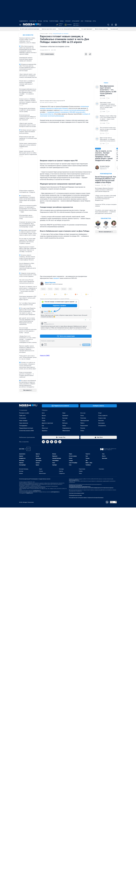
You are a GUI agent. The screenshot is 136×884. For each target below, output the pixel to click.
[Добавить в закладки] (86, 54)
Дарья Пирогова (50, 282)
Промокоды (88, 21)
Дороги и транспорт (47, 423)
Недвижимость (23, 21)
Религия (82, 428)
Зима (63, 413)
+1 (85, 332)
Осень (82, 415)
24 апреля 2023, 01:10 (45, 50)
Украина (43, 289)
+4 (85, 319)
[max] (55, 441)
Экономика (101, 423)
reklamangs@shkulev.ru (74, 480)
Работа (82, 423)
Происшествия (84, 420)
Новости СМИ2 (45, 355)
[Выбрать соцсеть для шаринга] (90, 54)
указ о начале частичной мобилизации (72, 110)
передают (56, 278)
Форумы (45, 21)
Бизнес (44, 415)
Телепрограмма (53, 21)
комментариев (48, 54)
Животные (45, 428)
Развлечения (84, 425)
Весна (43, 418)
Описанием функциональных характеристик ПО (79, 486)
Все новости (28, 35)
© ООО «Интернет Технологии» (26, 502)
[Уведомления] (112, 24)
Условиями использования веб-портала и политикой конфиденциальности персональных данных (91, 487)
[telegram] (43, 441)
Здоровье (44, 430)
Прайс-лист (22, 415)
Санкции (64, 289)
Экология (101, 420)
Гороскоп (68, 21)
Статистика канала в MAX (26, 430)
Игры (94, 21)
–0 (89, 319)
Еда (43, 425)
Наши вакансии (23, 423)
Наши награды (23, 420)
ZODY (82, 21)
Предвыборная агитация (26, 428)
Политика (83, 418)
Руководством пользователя (75, 485)
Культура (64, 418)
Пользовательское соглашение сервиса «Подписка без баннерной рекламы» (86, 497)
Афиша (62, 21)
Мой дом (64, 423)
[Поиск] (108, 24)
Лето (63, 420)
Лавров (56, 289)
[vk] (47, 441)
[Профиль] (116, 24)
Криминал (65, 415)
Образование (66, 430)
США (70, 289)
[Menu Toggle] (20, 24)
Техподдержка (23, 425)
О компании (22, 418)
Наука (64, 425)
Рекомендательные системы (75, 495)
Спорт (100, 413)
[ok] (51, 441)
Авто (43, 413)
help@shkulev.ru (29, 493)
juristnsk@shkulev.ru (55, 491)
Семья (82, 430)
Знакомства (33, 21)
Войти (45, 345)
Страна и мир (102, 418)
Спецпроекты (102, 425)
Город (43, 420)
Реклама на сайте (24, 413)
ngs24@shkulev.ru (37, 490)
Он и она (82, 413)
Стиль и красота (102, 415)
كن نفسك (46, 311)
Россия (50, 289)
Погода (40, 21)
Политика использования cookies (76, 493)
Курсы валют (75, 21)
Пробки (68, 24)
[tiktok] (59, 441)
